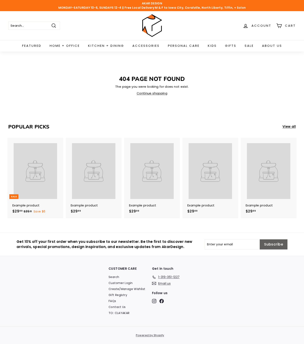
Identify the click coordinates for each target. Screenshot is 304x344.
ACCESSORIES (146, 45)
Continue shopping (152, 93)
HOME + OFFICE (65, 45)
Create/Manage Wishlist (127, 289)
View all (289, 126)
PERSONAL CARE (184, 45)
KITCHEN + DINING (106, 45)
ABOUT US (272, 45)
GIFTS (230, 45)
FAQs (112, 301)
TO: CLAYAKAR (119, 313)
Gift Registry (118, 295)
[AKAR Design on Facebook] (161, 301)
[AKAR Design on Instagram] (154, 301)
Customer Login (121, 283)
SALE (249, 45)
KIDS (212, 45)
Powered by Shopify (150, 335)
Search (114, 277)
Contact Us (117, 307)
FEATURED (31, 45)
